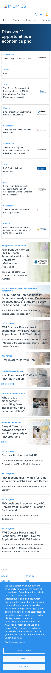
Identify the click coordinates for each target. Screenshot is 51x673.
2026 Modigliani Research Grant (18, 58)
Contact (5, 581)
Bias (5, 73)
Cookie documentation (15, 642)
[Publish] (41, 15)
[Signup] (46, 15)
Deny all (24, 659)
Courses (17, 20)
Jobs (5, 20)
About (4, 576)
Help (26, 581)
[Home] (16, 6)
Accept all (24, 667)
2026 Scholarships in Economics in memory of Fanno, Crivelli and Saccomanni (18, 150)
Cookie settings (24, 651)
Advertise (29, 576)
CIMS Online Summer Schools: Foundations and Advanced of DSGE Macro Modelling (17, 230)
